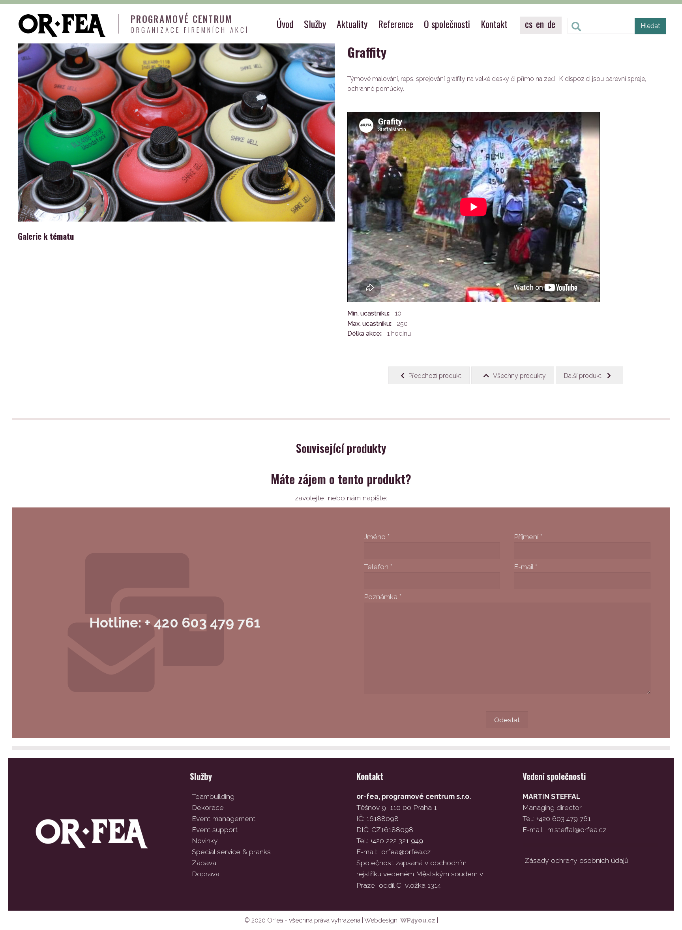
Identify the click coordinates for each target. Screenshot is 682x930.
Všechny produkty (519, 376)
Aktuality (352, 24)
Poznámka (382, 596)
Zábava (204, 863)
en (540, 24)
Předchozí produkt (434, 376)
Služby (315, 24)
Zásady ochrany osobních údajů (576, 860)
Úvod (285, 24)
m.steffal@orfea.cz (576, 829)
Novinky (205, 840)
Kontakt (494, 24)
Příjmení (528, 536)
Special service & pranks (231, 851)
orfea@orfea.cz (406, 851)
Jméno (377, 536)
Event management (223, 818)
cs (528, 24)
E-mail (525, 566)
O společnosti (447, 24)
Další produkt (583, 376)
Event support (215, 829)
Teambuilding (213, 796)
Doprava (205, 874)
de (551, 24)
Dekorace (208, 807)
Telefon (378, 566)
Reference (395, 24)
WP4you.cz (417, 920)
